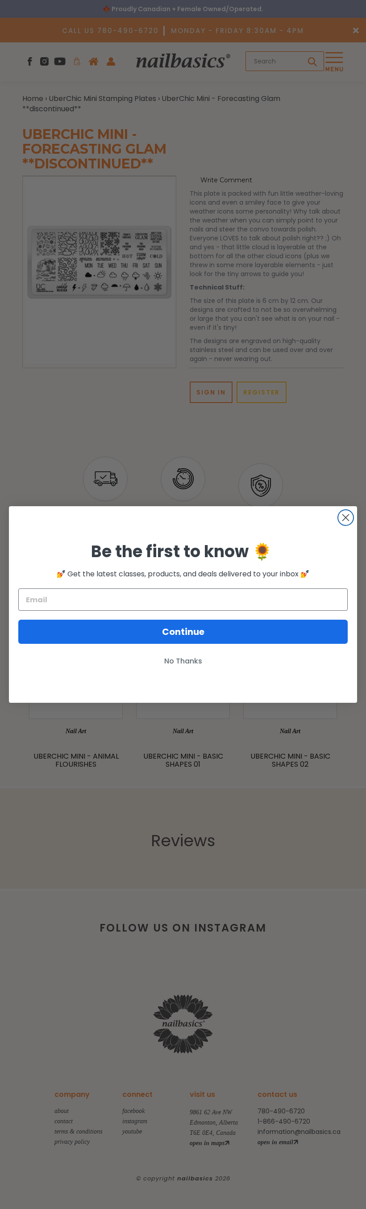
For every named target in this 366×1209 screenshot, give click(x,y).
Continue (183, 631)
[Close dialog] (346, 517)
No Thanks (183, 661)
